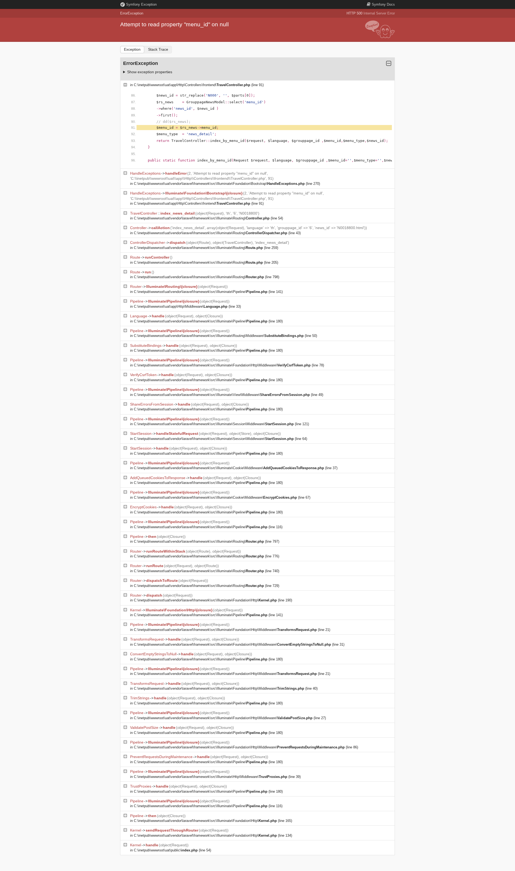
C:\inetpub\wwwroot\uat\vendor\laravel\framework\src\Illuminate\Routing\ (202, 218)
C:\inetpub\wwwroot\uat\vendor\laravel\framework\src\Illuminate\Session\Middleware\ (214, 424)
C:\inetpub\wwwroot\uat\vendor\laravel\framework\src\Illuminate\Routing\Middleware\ (219, 336)
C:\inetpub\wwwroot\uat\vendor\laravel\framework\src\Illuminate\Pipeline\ (200, 292)
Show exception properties (149, 72)
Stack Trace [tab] (158, 49)
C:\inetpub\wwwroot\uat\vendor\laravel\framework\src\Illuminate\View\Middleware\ (222, 395)
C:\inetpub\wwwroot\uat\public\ (166, 850)
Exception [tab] (132, 49)
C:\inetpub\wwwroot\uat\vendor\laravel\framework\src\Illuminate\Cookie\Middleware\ (229, 468)
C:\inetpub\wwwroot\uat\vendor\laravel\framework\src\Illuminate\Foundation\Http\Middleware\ (222, 365)
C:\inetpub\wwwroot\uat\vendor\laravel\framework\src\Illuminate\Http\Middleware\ (210, 777)
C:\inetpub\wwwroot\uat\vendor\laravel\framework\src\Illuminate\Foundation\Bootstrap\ (219, 184)
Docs (383, 4)
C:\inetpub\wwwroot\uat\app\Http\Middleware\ (180, 306)
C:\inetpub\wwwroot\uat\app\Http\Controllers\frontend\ (192, 85)
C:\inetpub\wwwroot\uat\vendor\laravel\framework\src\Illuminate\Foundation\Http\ (205, 600)
